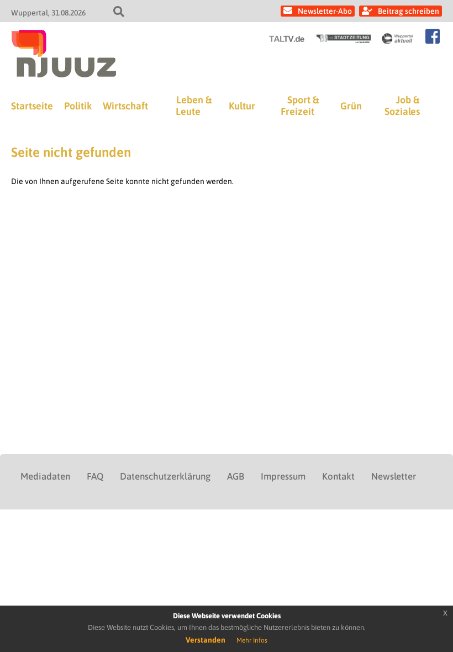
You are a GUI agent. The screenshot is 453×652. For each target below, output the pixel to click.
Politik (78, 106)
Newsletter (393, 476)
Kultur (242, 106)
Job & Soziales (402, 105)
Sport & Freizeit (300, 105)
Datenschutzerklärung (165, 476)
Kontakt (338, 476)
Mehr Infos (251, 640)
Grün (351, 106)
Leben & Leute (194, 105)
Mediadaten (45, 476)
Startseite (32, 106)
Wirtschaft (125, 106)
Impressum (283, 476)
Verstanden (205, 639)
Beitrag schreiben (408, 11)
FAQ (95, 476)
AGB (235, 476)
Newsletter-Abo (325, 11)
